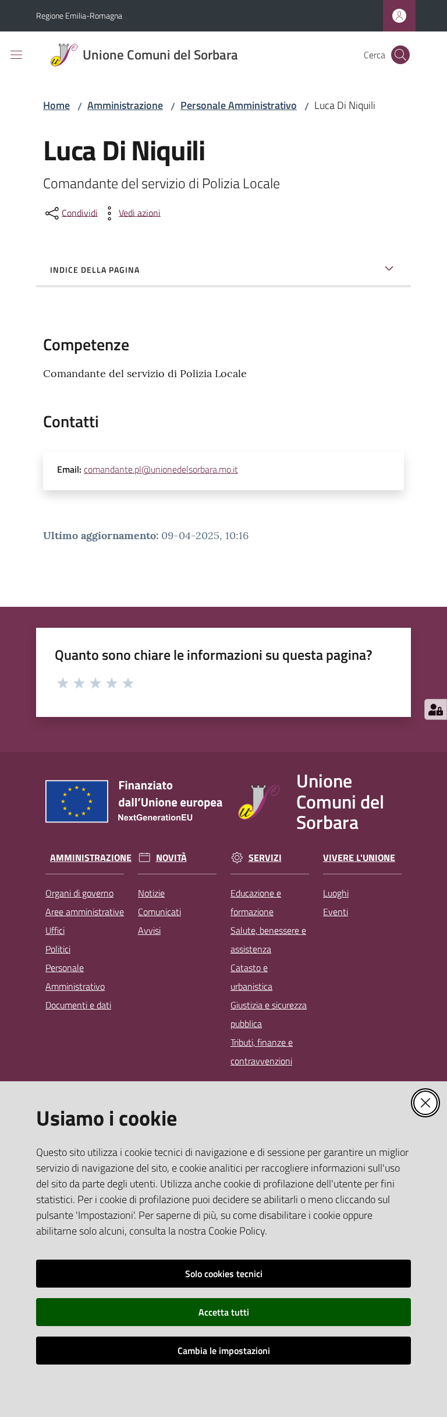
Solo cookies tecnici (223, 1274)
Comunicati (159, 912)
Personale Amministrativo (238, 105)
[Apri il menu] (16, 55)
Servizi (265, 857)
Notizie (151, 893)
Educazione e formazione (255, 902)
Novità (171, 857)
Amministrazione (125, 105)
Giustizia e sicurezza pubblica (268, 1014)
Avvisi (149, 930)
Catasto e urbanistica (251, 977)
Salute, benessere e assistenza (268, 939)
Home (56, 105)
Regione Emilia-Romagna (79, 15)
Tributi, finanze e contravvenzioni (261, 1051)
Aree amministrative (84, 912)
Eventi (335, 912)
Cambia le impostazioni (224, 1351)
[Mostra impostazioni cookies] (435, 709)
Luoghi (336, 893)
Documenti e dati (78, 1005)
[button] (400, 54)
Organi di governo (79, 893)
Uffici (55, 930)
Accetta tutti (223, 1312)
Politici (57, 949)
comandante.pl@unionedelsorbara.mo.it (161, 469)
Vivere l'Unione (359, 857)
